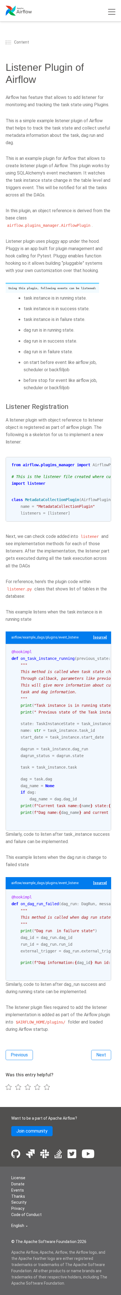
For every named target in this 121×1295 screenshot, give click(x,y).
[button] (19, 1225)
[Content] (9, 42)
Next (101, 1055)
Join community (32, 1131)
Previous (19, 1055)
